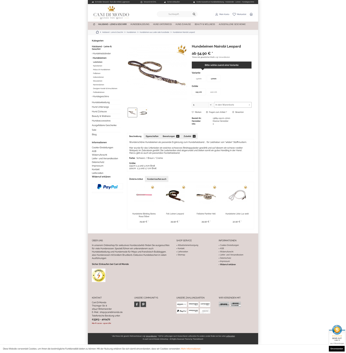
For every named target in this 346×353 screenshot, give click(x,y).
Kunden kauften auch (156, 179)
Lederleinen (97, 62)
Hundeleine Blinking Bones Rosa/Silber (144, 215)
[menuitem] (251, 14)
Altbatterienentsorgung (188, 245)
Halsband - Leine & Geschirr (102, 47)
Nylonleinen (97, 66)
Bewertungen (170, 136)
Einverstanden (336, 349)
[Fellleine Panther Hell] (206, 194)
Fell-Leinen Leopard (175, 214)
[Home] (94, 24)
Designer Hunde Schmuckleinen (105, 88)
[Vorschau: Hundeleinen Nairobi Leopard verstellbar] (132, 112)
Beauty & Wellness (101, 116)
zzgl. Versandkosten (222, 57)
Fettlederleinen (98, 92)
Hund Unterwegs (100, 107)
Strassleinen (97, 81)
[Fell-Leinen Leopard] (175, 194)
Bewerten (239, 112)
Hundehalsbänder (101, 53)
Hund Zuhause (99, 111)
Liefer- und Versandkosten (105, 158)
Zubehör (189, 136)
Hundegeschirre (100, 96)
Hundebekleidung (101, 102)
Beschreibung (135, 136)
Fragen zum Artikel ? (217, 112)
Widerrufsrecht (99, 155)
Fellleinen (96, 73)
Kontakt (95, 169)
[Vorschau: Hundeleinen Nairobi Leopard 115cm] (143, 112)
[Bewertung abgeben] (222, 50)
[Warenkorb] (251, 14)
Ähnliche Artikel (136, 179)
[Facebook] (137, 304)
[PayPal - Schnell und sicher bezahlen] (107, 186)
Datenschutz (98, 162)
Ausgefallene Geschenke (104, 125)
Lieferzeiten (97, 173)
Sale (94, 130)
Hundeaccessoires (101, 120)
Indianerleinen (98, 77)
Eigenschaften (152, 136)
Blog (94, 134)
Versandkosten (151, 336)
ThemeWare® (198, 339)
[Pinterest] (143, 304)
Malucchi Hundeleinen (101, 70)
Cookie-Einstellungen (102, 147)
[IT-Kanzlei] (131, 275)
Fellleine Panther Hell (206, 214)
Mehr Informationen (190, 348)
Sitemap (181, 255)
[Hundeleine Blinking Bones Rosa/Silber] (144, 194)
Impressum (97, 165)
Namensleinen (98, 85)
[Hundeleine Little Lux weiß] (237, 194)
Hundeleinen (99, 58)
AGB (94, 151)
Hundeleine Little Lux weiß (237, 214)
